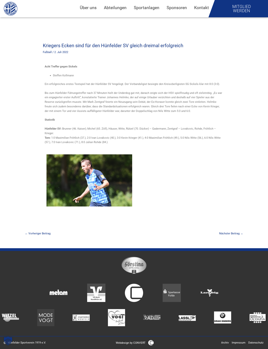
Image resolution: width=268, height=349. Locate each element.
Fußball (47, 52)
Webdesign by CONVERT (130, 342)
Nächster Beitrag (231, 233)
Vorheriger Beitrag (38, 233)
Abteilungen (115, 7)
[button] (8, 341)
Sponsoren (177, 7)
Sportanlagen (146, 7)
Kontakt (201, 7)
